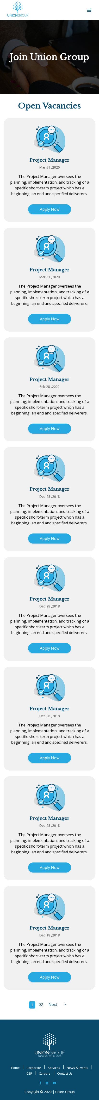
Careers (44, 1073)
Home (15, 1068)
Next (53, 1004)
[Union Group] (49, 1044)
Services (54, 1068)
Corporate (33, 1068)
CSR (29, 1073)
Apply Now (49, 209)
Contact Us (65, 1073)
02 (41, 1004)
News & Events (77, 1068)
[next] (65, 1004)
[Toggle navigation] (89, 10)
